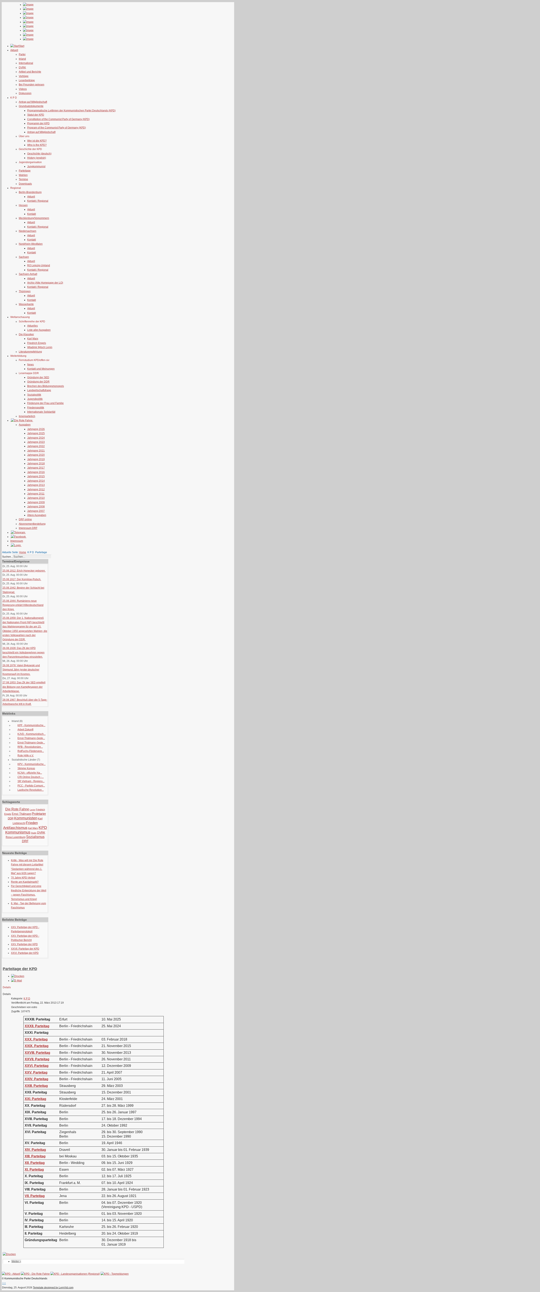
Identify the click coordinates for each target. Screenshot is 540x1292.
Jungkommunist (36, 166)
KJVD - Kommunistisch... (32, 733)
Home (22, 552)
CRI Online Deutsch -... (31, 777)
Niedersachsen (27, 231)
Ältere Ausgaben (36, 515)
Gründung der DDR (38, 381)
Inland (22, 58)
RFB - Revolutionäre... (30, 746)
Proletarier (39, 813)
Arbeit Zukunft (25, 729)
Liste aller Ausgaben (39, 329)
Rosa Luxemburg (16, 837)
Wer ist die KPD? (37, 140)
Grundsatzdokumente (31, 106)
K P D (27, 998)
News (30, 364)
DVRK (22, 67)
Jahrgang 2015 (36, 476)
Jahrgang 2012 (36, 489)
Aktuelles (32, 325)
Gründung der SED (38, 377)
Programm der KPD (38, 123)
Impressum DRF (28, 528)
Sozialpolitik (34, 394)
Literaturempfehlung (30, 351)
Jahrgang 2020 (36, 454)
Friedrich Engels (36, 343)
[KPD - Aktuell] (11, 1273)
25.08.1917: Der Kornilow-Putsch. (22, 579)
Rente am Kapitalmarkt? (25, 881)
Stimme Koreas (26, 768)
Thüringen (25, 291)
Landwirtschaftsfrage (39, 390)
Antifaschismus (15, 828)
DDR (11, 818)
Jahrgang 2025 (36, 433)
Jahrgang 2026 (36, 429)
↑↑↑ (4, 1283)
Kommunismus (17, 832)
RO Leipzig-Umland (38, 265)
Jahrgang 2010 (36, 497)
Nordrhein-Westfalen (31, 243)
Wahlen (23, 175)
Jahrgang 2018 (36, 463)
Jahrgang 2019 (36, 459)
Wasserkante (26, 304)
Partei (22, 54)
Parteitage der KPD (20, 969)
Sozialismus (35, 837)
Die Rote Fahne (17, 809)
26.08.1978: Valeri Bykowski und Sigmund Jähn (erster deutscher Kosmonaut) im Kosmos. (21, 670)
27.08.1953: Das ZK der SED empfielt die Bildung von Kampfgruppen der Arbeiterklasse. (24, 687)
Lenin (32, 809)
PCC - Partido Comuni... (31, 785)
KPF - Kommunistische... (31, 725)
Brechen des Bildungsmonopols (45, 386)
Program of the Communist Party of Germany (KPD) (56, 127)
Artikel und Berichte (30, 71)
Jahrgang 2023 (36, 442)
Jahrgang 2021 (36, 450)
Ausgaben (25, 424)
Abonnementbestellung (32, 523)
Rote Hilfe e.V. (26, 755)
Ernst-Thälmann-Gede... (31, 738)
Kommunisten (25, 818)
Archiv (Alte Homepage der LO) (45, 282)
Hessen (23, 205)
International (26, 63)
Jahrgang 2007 (36, 511)
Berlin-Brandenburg (30, 192)
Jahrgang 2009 (36, 502)
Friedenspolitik (35, 407)
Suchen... (7, 556)
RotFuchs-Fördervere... (31, 751)
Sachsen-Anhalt (28, 274)
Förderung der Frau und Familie (45, 403)
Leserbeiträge (27, 80)
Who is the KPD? (37, 144)
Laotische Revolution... (31, 789)
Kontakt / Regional (37, 200)
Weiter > (16, 1261)
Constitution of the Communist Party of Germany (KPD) (58, 119)
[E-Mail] (16, 980)
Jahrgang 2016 (36, 472)
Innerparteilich (27, 416)
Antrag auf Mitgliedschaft (33, 101)
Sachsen (24, 256)
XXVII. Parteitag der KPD (25, 948)
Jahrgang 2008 (36, 506)
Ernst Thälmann (21, 813)
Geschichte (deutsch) (39, 153)
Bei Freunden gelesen (31, 84)
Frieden (32, 823)
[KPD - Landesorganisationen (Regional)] (75, 1273)
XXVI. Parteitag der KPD (25, 952)
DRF (25, 841)
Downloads (25, 183)
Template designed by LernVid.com (53, 1287)
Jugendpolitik (35, 398)
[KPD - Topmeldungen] (115, 1273)
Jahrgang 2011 (36, 493)
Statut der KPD (35, 114)
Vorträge (23, 76)
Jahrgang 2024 (36, 437)
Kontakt (31, 213)
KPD (43, 827)
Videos (23, 89)
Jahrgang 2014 (36, 480)
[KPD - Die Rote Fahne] (35, 1273)
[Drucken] (17, 976)
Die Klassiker (26, 334)
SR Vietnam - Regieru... (31, 781)
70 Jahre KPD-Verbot (23, 877)
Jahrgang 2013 (36, 485)
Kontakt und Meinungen (41, 368)
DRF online (25, 519)
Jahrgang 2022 (36, 446)
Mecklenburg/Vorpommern (34, 218)
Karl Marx (32, 338)
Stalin (33, 833)
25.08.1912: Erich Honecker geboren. (24, 570)
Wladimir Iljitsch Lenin (39, 347)
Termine (23, 179)
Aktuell (31, 196)
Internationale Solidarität (41, 411)
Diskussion (25, 93)
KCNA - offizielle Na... (30, 772)
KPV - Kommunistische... (32, 764)
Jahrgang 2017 (36, 467)
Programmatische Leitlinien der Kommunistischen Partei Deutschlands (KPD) (71, 110)
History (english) (36, 157)
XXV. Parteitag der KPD (24, 944)
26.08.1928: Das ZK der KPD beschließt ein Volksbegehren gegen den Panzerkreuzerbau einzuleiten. (24, 652)
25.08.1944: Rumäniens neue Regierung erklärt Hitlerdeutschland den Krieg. (23, 605)
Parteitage (25, 170)
